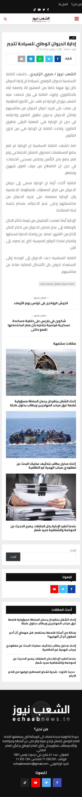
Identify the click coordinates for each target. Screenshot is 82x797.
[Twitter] (46, 782)
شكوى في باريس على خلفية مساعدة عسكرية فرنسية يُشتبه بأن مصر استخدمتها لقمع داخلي (39, 325)
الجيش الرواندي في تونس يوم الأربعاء (41, 303)
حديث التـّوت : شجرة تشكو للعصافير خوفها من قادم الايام (42, 673)
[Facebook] (57, 782)
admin (67, 49)
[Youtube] (35, 782)
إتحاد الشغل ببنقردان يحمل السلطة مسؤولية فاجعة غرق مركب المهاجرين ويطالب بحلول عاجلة (43, 403)
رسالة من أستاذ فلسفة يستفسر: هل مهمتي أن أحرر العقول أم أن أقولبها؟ (42, 634)
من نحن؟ (76, 4)
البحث (73, 550)
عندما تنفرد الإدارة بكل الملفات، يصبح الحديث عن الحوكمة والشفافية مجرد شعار (43, 528)
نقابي (72, 37)
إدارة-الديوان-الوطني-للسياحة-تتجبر (57, 284)
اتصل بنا (63, 4)
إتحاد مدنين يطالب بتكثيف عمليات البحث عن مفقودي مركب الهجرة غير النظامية (46, 466)
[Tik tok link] (34, 10)
